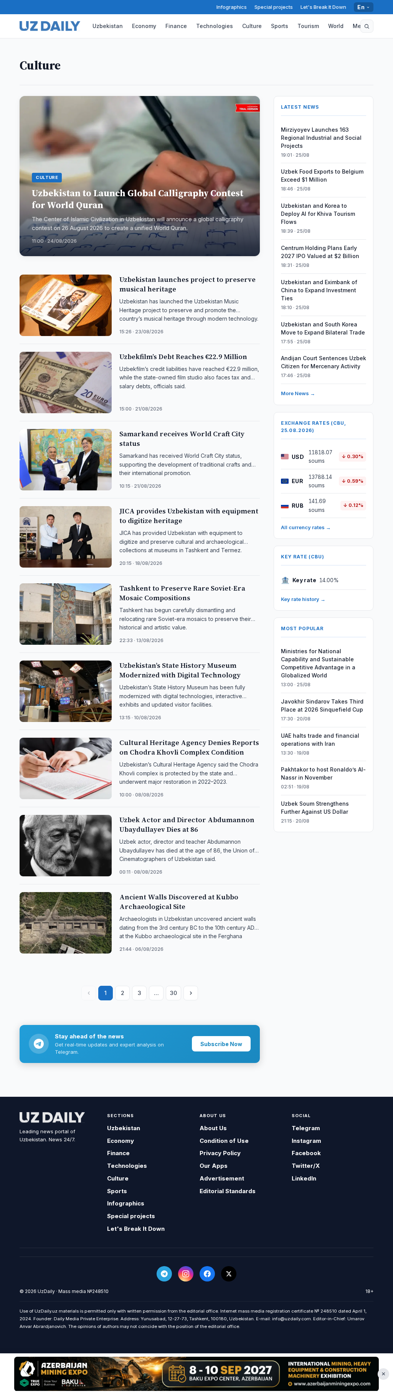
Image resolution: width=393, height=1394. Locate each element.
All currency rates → (306, 527)
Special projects (273, 7)
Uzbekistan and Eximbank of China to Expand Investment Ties (319, 290)
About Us (213, 1128)
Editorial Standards (228, 1191)
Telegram (306, 1128)
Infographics (231, 7)
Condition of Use (224, 1140)
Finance (176, 26)
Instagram (306, 1140)
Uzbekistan (107, 26)
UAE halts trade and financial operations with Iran (320, 739)
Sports (279, 26)
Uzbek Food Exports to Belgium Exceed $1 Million (322, 175)
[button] (366, 26)
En (361, 7)
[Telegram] (164, 1273)
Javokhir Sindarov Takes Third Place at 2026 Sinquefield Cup (322, 705)
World (335, 26)
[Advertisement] (196, 1374)
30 (173, 993)
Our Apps (214, 1165)
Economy (144, 26)
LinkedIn (304, 1178)
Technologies (214, 26)
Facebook (306, 1153)
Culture (252, 26)
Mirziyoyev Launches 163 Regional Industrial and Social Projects (321, 137)
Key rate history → (303, 599)
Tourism (308, 26)
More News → (298, 393)
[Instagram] (185, 1273)
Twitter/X (306, 1165)
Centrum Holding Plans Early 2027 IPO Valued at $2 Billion (320, 252)
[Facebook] (207, 1273)
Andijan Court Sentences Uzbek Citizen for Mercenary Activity (323, 362)
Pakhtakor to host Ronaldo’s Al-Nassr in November (323, 773)
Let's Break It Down (323, 7)
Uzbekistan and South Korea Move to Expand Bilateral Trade (323, 328)
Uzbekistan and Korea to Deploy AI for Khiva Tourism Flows (318, 213)
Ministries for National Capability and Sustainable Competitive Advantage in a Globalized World (318, 663)
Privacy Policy (220, 1153)
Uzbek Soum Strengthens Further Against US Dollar (315, 807)
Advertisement (222, 1178)
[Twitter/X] (228, 1273)
